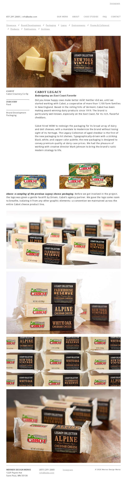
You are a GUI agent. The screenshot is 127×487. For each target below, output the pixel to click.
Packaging (51, 25)
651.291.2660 (13, 16)
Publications (30, 29)
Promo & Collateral (99, 25)
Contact (116, 16)
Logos (64, 25)
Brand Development (31, 25)
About (75, 16)
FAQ (105, 16)
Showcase (11, 25)
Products (15, 29)
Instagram (115, 3)
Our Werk (62, 16)
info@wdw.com (29, 16)
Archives (45, 29)
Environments (78, 25)
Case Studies (91, 16)
